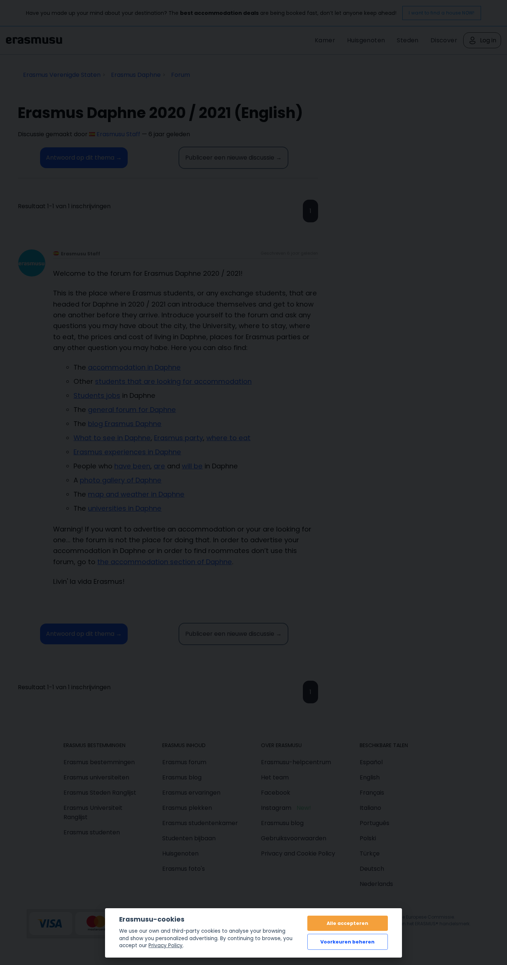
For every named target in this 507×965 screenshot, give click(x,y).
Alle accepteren (347, 923)
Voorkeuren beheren (347, 942)
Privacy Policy (165, 945)
